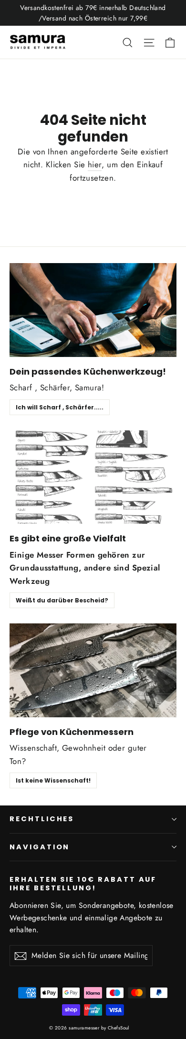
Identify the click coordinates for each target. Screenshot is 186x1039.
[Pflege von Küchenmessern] (93, 670)
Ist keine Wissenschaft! (53, 780)
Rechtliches (42, 819)
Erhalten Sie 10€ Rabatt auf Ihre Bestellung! (83, 883)
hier (95, 164)
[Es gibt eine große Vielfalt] (93, 477)
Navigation (40, 847)
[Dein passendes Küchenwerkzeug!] (93, 310)
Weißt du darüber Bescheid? (62, 600)
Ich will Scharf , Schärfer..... (59, 407)
